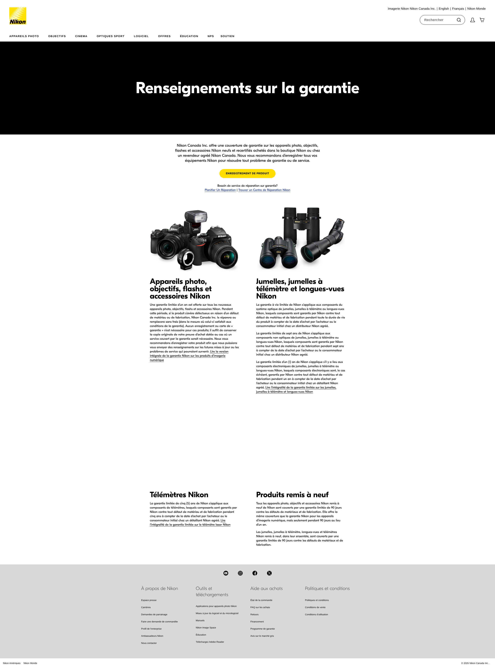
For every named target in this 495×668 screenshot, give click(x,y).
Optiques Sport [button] (111, 36)
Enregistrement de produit (247, 173)
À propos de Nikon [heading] (159, 588)
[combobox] (442, 20)
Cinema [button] (81, 36)
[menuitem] (28, 35)
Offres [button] (164, 36)
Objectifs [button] (57, 36)
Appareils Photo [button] (24, 36)
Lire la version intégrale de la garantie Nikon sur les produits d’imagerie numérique (189, 356)
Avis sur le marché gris (262, 636)
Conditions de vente (315, 607)
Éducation (201, 634)
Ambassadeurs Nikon (152, 636)
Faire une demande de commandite (159, 621)
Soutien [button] (228, 36)
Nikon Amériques (11, 663)
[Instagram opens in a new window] (240, 573)
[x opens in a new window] (269, 573)
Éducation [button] (189, 36)
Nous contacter (149, 643)
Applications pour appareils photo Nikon (216, 606)
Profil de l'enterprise (151, 628)
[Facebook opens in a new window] (255, 573)
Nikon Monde (30, 663)
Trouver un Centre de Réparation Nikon (264, 190)
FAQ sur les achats (260, 607)
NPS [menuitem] (211, 36)
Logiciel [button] (141, 36)
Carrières (146, 607)
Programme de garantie (262, 628)
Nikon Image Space (206, 627)
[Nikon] (19, 12)
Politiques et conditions (317, 600)
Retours (254, 614)
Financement (257, 621)
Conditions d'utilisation (316, 614)
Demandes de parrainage (154, 614)
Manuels (200, 620)
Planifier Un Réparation (220, 190)
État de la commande (261, 600)
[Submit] (459, 20)
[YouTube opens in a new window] (226, 573)
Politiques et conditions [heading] (327, 588)
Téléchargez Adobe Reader (210, 642)
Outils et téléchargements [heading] (212, 591)
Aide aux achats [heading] (266, 588)
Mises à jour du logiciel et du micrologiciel (217, 613)
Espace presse (148, 600)
